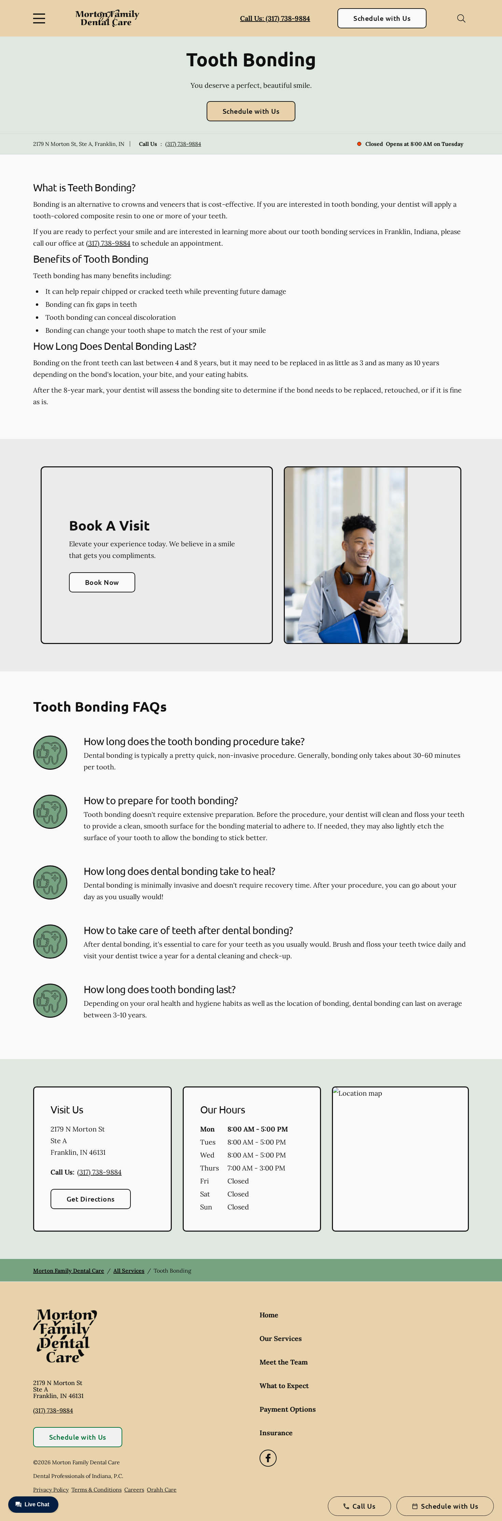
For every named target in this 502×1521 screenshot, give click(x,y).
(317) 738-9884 (183, 143)
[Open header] (40, 18)
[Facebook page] (268, 1458)
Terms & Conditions (96, 1489)
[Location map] (400, 1159)
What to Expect (284, 1385)
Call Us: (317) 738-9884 (275, 18)
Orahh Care (162, 1489)
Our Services (281, 1338)
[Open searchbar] (461, 18)
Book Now (102, 582)
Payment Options (288, 1409)
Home (269, 1315)
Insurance (276, 1432)
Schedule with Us (381, 18)
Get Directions (91, 1198)
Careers (134, 1489)
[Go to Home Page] (107, 18)
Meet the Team (284, 1362)
